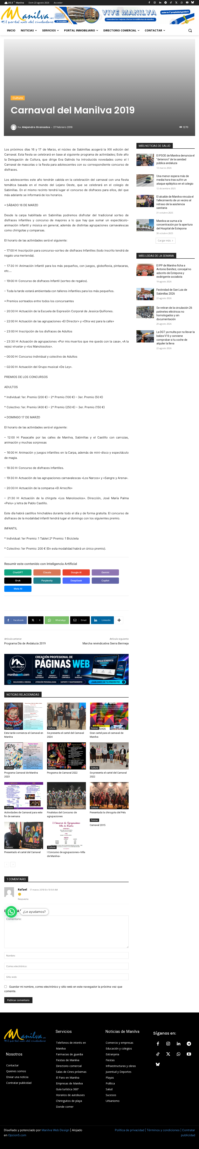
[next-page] (12, 864)
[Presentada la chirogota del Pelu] (109, 795)
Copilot (105, 580)
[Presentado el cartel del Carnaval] (23, 835)
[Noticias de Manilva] (27, 15)
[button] (190, 30)
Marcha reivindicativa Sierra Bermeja (106, 643)
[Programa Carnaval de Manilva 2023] (23, 755)
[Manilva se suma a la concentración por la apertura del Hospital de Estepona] (145, 225)
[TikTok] (171, 3)
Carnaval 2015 (97, 825)
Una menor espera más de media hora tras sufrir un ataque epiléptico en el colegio (174, 180)
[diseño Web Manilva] (66, 669)
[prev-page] (6, 864)
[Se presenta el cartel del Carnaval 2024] (66, 716)
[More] (119, 620)
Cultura (18, 98)
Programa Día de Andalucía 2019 (25, 643)
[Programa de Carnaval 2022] (66, 755)
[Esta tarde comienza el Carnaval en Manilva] (23, 716)
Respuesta (23, 899)
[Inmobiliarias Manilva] (124, 15)
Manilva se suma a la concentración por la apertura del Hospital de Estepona (174, 224)
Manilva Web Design (55, 1130)
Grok (18, 580)
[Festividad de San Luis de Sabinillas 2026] (145, 294)
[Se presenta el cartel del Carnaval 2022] (109, 755)
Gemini (105, 572)
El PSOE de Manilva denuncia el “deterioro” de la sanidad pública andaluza (175, 159)
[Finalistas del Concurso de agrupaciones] (66, 795)
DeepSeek (76, 580)
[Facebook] (149, 3)
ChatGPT (18, 572)
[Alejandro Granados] (14, 127)
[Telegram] (165, 3)
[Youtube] (187, 3)
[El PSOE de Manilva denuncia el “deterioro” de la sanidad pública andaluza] (145, 160)
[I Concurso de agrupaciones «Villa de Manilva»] (66, 835)
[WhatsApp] (182, 3)
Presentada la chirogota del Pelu (108, 812)
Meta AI (18, 588)
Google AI (76, 572)
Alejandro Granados (36, 127)
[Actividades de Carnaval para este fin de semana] (23, 795)
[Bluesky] (192, 3)
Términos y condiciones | (164, 1130)
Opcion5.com (17, 1135)
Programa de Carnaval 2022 (62, 772)
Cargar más (164, 240)
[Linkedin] (160, 3)
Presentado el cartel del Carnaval (22, 852)
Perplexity (47, 580)
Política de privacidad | (131, 1130)
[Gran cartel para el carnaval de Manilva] (109, 716)
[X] (176, 3)
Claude (47, 572)
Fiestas (94, 728)
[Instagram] (155, 3)
